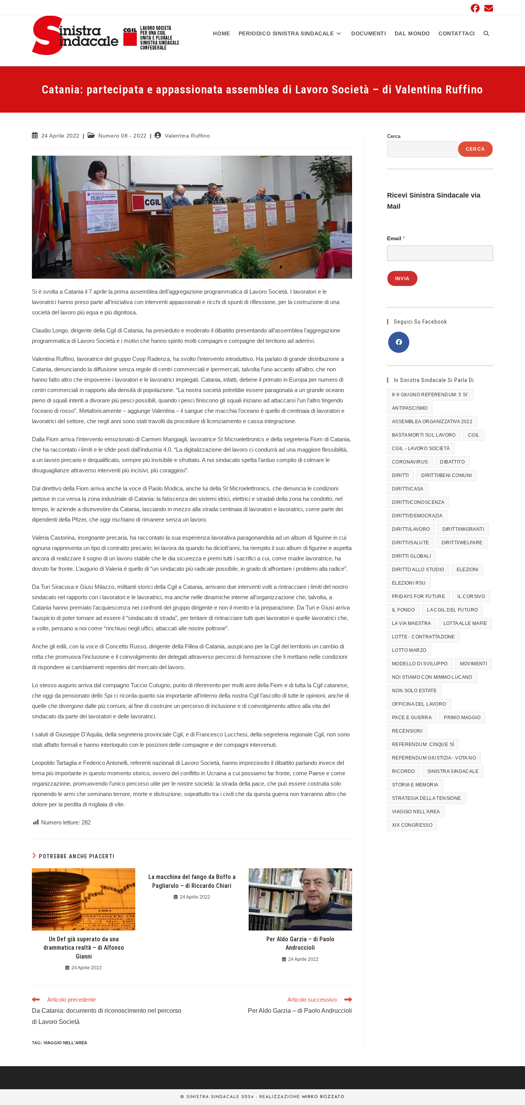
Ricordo (403, 771)
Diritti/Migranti (463, 529)
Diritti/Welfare (462, 542)
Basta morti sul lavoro (424, 435)
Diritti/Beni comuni (446, 475)
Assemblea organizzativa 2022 (432, 421)
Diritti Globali (411, 556)
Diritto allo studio (418, 569)
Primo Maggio (462, 717)
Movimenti (473, 663)
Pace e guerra (412, 717)
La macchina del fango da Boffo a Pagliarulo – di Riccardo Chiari (192, 881)
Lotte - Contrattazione (423, 637)
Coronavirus (410, 462)
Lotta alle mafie (465, 623)
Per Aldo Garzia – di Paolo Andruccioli (300, 943)
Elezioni (467, 569)
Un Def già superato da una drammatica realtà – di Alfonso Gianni (83, 948)
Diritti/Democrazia (417, 515)
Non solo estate (414, 690)
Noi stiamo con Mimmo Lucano (432, 677)
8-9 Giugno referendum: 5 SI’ (430, 394)
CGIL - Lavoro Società (421, 448)
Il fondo (403, 610)
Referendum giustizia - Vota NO (434, 758)
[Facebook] (398, 342)
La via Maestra (411, 623)
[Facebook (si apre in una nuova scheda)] (475, 8)
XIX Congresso (412, 825)
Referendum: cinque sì (423, 744)
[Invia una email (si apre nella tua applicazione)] (487, 8)
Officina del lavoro (419, 704)
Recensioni (407, 731)
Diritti (400, 475)
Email (396, 238)
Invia (402, 278)
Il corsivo (471, 596)
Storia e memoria (415, 785)
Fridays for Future (418, 596)
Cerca (393, 136)
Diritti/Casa (408, 489)
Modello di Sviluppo (420, 663)
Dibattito (452, 462)
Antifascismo (410, 408)
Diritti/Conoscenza (418, 502)
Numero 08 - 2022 (122, 136)
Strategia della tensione (426, 798)
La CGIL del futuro (452, 610)
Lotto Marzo (409, 650)
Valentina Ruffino (187, 136)
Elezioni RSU (409, 583)
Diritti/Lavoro (411, 529)
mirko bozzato (323, 1097)
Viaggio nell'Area (65, 1042)
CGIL (474, 435)
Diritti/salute (410, 542)
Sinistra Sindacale (452, 771)
